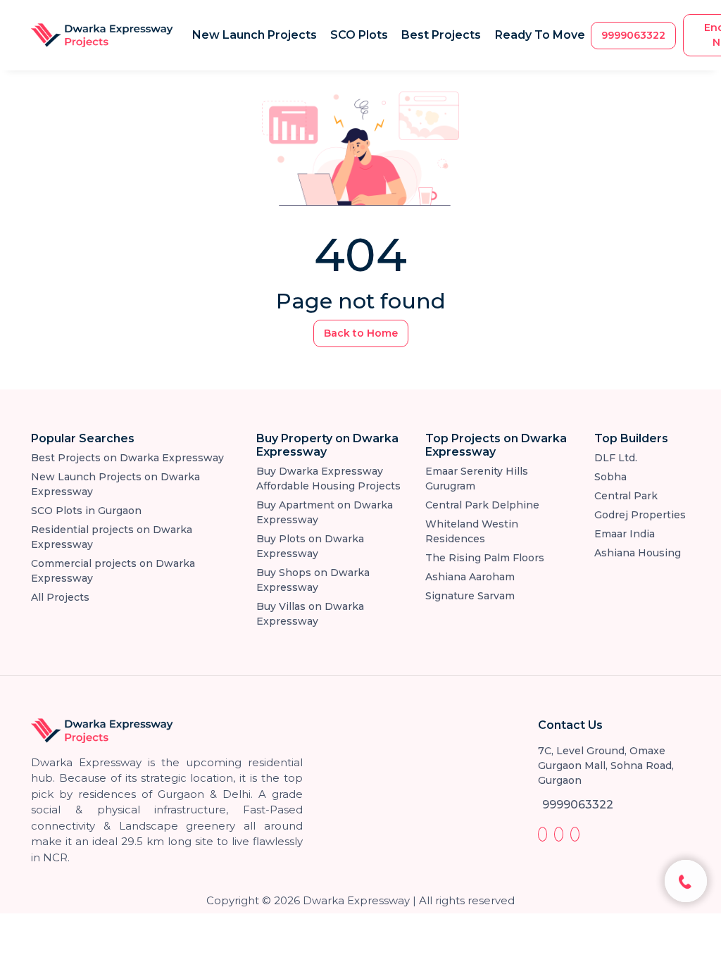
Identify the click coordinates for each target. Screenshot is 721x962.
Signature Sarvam (470, 595)
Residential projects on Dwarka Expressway (111, 537)
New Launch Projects (254, 35)
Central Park (626, 495)
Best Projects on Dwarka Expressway (127, 457)
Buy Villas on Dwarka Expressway (310, 613)
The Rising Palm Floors (484, 557)
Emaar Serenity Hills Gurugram (476, 478)
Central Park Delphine (482, 505)
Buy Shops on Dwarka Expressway (313, 580)
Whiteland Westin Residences (471, 531)
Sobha (610, 476)
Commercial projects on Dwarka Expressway (113, 571)
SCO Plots (359, 35)
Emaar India (624, 533)
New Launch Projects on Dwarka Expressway (115, 484)
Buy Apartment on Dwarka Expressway (324, 512)
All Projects (60, 597)
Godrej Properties (640, 514)
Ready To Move (540, 35)
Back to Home (361, 333)
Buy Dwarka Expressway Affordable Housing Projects (328, 478)
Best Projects (441, 35)
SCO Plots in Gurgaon (86, 510)
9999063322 (633, 35)
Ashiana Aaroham (470, 576)
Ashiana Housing (637, 552)
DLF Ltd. (615, 457)
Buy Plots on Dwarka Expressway (310, 546)
